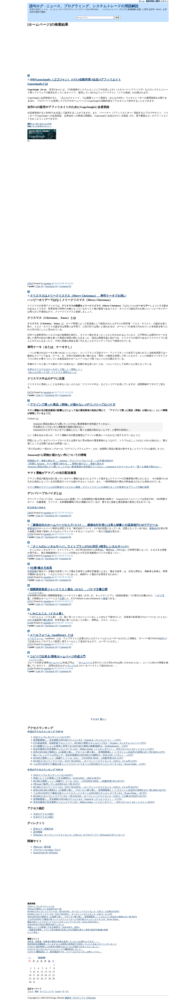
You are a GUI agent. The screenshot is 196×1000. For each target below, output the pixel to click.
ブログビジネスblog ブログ (47, 850)
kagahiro (47, 283)
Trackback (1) (51, 604)
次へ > (103, 719)
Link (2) (39, 515)
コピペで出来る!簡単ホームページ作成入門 (58, 656)
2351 (30, 644)
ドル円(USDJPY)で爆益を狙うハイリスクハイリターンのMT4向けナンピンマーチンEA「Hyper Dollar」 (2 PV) (89, 764)
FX (63, 991)
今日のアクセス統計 (43, 814)
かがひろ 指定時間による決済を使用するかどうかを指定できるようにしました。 (63, 947)
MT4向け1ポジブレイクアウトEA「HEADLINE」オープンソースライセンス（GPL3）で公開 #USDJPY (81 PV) (89, 796)
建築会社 (32, 528)
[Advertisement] (98, 49)
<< (29, 957)
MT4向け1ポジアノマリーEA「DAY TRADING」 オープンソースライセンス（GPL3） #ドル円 (69, 914)
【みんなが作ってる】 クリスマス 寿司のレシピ (52, 372)
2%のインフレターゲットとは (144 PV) (53, 775)
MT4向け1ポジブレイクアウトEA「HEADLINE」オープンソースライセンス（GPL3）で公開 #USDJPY (73, 911)
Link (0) (39, 625)
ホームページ (56, 662)
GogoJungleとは (37, 83)
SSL (102, 550)
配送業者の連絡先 (36, 507)
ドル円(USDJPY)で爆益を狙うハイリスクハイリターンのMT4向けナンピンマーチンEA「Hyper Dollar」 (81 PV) (90, 793)
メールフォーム (35, 638)
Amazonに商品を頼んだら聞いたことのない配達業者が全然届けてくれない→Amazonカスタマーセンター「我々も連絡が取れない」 (94, 466)
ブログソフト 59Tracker (84, 998)
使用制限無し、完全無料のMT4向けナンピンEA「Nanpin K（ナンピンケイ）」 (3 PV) (77, 740)
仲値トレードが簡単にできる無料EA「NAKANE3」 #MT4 (53, 927)
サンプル (71, 665)
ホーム (142, 1)
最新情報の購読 (153, 1)
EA (67, 991)
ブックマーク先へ (36, 593)
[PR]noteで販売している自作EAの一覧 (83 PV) (56, 784)
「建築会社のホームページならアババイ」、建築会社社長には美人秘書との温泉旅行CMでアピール (94, 524)
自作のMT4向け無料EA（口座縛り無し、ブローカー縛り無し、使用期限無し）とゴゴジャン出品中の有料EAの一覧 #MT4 (82, 917)
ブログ (30, 991)
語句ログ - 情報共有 (43, 829)
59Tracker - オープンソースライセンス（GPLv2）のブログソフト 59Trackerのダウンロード (79, 835)
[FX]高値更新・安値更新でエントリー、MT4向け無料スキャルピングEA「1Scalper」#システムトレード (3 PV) (89, 743)
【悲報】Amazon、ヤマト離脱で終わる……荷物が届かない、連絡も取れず (65, 463)
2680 (30, 555)
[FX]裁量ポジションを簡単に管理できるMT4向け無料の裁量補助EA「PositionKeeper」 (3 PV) (80, 746)
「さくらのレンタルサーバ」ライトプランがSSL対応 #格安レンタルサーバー (79, 546)
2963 (30, 283)
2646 (30, 577)
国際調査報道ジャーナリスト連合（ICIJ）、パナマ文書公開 (68, 589)
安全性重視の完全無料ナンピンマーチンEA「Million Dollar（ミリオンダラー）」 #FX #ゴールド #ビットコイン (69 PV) (94, 802)
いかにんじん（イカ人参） (47, 613)
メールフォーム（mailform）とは (51, 634)
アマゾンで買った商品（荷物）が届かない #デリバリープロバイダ (72, 404)
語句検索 (37, 832)
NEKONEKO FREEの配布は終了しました (45, 924)
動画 (107, 531)
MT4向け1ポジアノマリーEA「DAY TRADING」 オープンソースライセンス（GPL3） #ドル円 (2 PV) (85, 761)
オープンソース (47, 991)
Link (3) (39, 537)
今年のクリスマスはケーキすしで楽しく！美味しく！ (55, 369)
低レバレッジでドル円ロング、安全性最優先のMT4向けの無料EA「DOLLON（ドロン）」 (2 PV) (83, 755)
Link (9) (39, 286)
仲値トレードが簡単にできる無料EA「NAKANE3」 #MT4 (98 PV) (67, 778)
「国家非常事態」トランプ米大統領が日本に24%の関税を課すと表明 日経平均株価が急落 (67, 930)
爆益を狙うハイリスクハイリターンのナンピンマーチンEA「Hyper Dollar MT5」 (63, 922)
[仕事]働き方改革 (41, 567)
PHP (161, 638)
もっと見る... (33, 932)
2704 (30, 534)
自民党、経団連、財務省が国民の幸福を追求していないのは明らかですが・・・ (63, 941)
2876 (30, 392)
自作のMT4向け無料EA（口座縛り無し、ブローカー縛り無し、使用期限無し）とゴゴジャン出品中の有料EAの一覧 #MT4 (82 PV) (99, 790)
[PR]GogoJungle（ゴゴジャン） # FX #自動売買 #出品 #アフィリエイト (75, 79)
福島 (36, 620)
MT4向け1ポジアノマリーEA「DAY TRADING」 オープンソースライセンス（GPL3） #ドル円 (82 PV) (85, 787)
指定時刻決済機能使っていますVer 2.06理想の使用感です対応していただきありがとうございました (72, 944)
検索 (105, 598)
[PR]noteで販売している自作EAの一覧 (44, 909)
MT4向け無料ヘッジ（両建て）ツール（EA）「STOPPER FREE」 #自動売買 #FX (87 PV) (78, 781)
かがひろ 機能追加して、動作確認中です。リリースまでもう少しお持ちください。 (64, 952)
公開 (62, 598)
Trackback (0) (51, 286)
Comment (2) (65, 604)
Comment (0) (65, 286)
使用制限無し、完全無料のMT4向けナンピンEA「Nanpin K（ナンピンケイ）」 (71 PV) (77, 799)
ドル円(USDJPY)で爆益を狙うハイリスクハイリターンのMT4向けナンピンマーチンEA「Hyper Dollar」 (73, 919)
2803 (30, 513)
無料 (37, 991)
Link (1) (39, 395)
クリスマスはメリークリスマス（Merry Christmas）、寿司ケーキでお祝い (78, 295)
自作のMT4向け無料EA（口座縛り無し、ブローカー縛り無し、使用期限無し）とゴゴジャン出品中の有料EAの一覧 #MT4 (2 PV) (99, 752)
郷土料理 (48, 620)
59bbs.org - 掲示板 (42, 847)
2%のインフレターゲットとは (40, 906)
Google (58, 991)
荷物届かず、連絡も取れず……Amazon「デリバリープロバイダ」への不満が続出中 (70, 460)
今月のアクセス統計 (43, 817)
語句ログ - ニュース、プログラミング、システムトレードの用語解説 (83, 6)
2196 (30, 668)
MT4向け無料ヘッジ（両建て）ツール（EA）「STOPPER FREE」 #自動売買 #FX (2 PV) (78, 758)
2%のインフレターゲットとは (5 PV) (51, 737)
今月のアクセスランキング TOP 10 (45, 769)
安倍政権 (32, 571)
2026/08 (41, 957)
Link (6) (39, 647)
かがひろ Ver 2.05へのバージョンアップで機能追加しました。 (55, 949)
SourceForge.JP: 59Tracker (45, 852)
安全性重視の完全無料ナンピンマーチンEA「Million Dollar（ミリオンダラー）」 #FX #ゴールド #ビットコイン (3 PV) (93, 749)
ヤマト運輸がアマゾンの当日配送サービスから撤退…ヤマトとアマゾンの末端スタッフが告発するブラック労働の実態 (88, 487)
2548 (30, 623)
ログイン (165, 1)
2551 (30, 601)
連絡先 (68, 998)
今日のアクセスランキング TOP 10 (45, 731)
